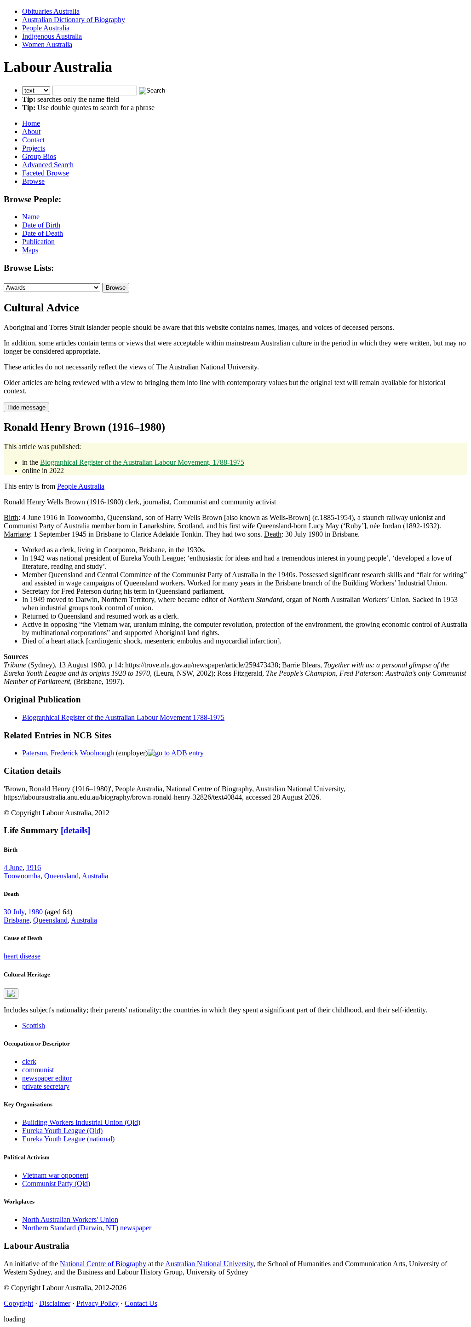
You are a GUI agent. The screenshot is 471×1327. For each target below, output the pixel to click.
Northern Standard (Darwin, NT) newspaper (86, 1228)
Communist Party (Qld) (56, 1183)
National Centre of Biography (103, 1264)
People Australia (45, 28)
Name (31, 217)
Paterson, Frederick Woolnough (68, 753)
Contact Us (141, 1303)
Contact (33, 140)
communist (38, 1070)
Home (31, 123)
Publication (38, 242)
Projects (33, 148)
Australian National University (209, 1264)
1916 (33, 867)
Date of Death (42, 233)
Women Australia (47, 44)
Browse (33, 181)
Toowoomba (22, 876)
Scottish (33, 1025)
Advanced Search (48, 165)
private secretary (45, 1086)
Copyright (18, 1303)
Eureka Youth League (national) (68, 1139)
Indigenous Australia (52, 36)
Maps (30, 250)
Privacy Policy (97, 1303)
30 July (14, 912)
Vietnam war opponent (55, 1175)
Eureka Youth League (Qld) (62, 1130)
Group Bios (39, 156)
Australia (95, 876)
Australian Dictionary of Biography (73, 19)
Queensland (61, 876)
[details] (75, 830)
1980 (35, 912)
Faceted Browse (45, 173)
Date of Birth (41, 225)
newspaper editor (47, 1078)
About (31, 131)
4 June (13, 867)
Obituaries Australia (51, 11)
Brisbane (16, 920)
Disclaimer (54, 1303)
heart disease (22, 956)
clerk (29, 1061)
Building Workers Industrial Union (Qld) (81, 1122)
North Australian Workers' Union (70, 1219)
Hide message (26, 407)
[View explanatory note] (11, 993)
